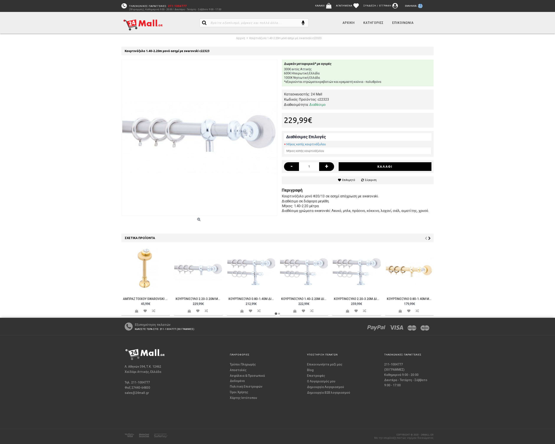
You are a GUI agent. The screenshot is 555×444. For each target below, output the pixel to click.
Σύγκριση (371, 180)
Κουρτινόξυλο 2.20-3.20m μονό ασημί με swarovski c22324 (199, 299)
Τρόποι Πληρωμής (243, 364)
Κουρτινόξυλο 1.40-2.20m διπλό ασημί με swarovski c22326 (304, 299)
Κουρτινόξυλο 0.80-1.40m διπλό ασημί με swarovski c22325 (252, 299)
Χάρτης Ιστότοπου (243, 398)
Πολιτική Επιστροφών (246, 386)
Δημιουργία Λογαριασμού (325, 387)
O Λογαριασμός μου (321, 381)
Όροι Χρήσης (239, 392)
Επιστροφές (316, 375)
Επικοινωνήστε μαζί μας (324, 364)
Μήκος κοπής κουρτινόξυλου (306, 144)
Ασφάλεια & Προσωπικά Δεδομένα (247, 378)
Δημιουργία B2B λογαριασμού (328, 392)
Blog (310, 370)
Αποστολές (238, 370)
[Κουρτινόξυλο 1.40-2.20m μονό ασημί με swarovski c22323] (199, 138)
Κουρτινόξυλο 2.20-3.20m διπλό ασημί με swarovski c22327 (357, 299)
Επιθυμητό (348, 180)
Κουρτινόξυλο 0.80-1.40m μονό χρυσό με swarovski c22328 (410, 299)
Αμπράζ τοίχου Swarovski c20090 (146, 299)
